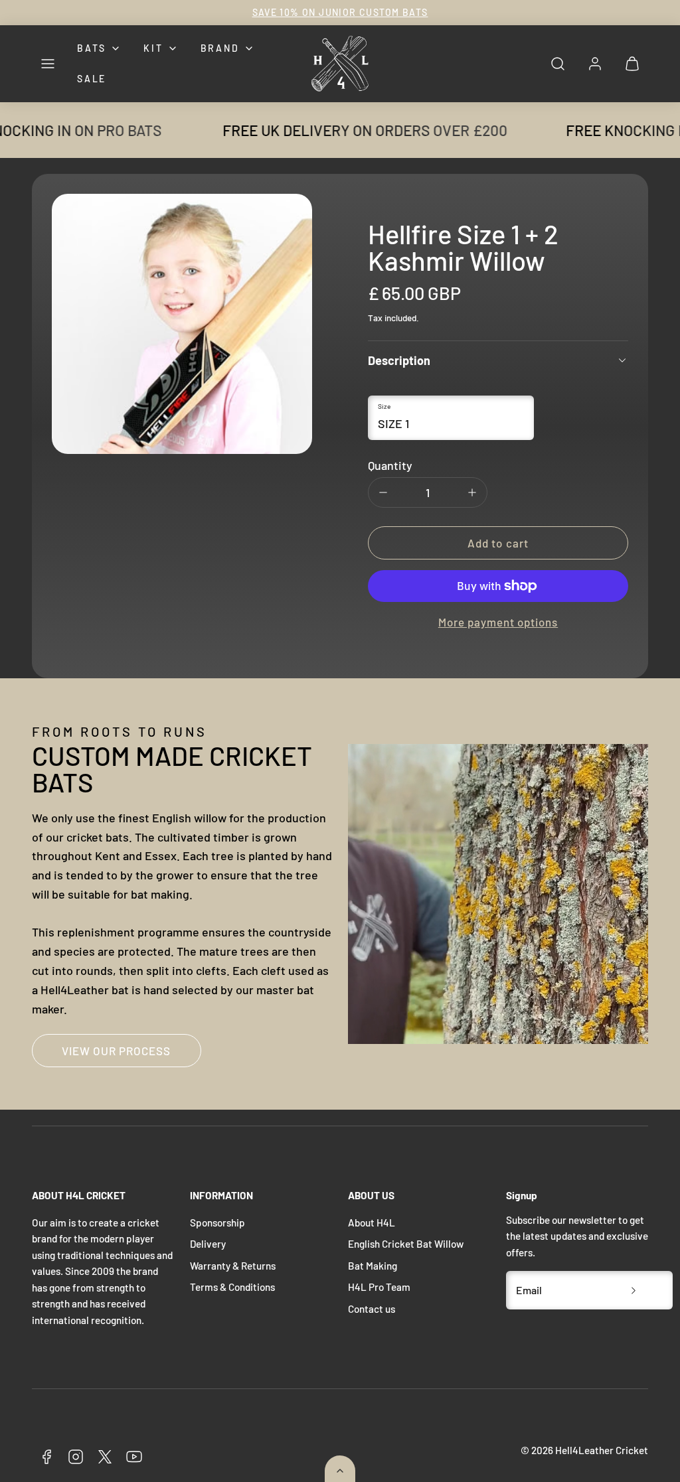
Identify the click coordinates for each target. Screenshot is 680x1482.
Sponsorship (217, 1222)
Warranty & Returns (233, 1266)
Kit (153, 48)
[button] (48, 64)
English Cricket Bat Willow (406, 1244)
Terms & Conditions (232, 1287)
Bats (91, 48)
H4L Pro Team (379, 1287)
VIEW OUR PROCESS (116, 1050)
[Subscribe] (633, 1290)
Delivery (208, 1244)
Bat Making (372, 1266)
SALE (91, 78)
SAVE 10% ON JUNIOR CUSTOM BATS (340, 12)
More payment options (498, 622)
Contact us (371, 1309)
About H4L (371, 1222)
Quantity (390, 465)
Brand (220, 48)
